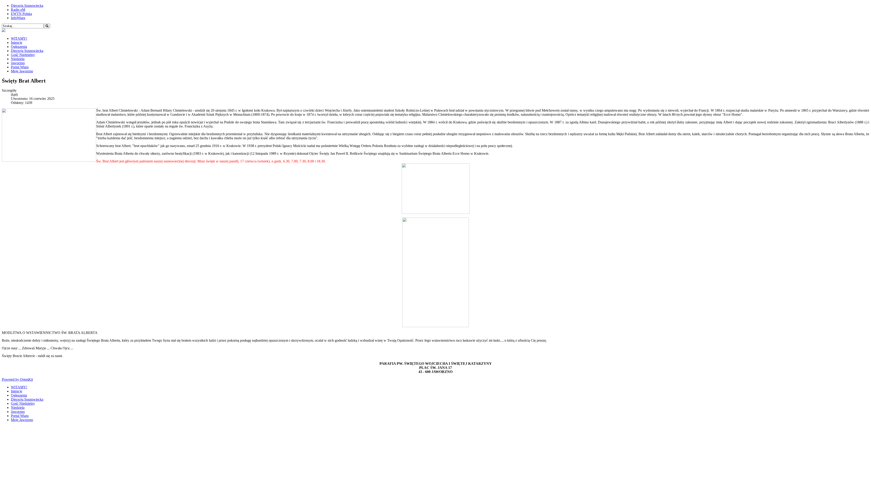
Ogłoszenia (19, 47)
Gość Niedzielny (23, 55)
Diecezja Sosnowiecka (27, 5)
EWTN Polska (21, 14)
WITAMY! (19, 38)
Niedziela (17, 59)
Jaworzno (18, 63)
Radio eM (18, 10)
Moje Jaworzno (22, 71)
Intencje (16, 42)
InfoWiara (18, 18)
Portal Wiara (20, 67)
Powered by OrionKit (17, 379)
